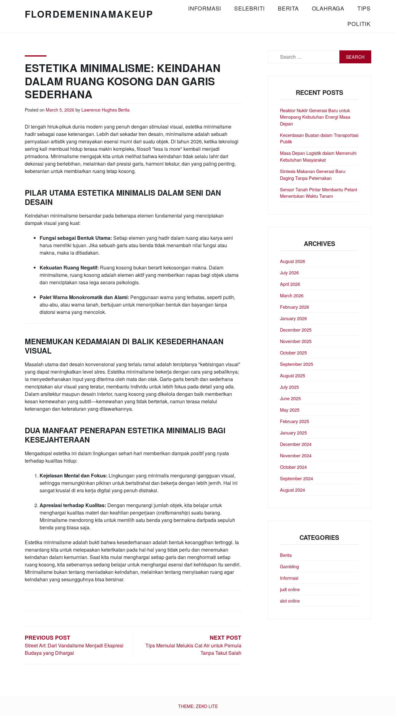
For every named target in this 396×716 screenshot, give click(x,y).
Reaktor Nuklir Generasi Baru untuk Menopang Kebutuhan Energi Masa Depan (315, 117)
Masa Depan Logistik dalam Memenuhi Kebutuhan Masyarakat (318, 156)
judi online (290, 589)
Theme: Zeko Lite (198, 706)
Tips (364, 8)
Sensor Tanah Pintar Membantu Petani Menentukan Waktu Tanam (318, 192)
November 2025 (296, 341)
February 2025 (294, 421)
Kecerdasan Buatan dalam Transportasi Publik (319, 138)
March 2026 (291, 295)
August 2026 (292, 261)
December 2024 (296, 444)
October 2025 (293, 352)
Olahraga (328, 8)
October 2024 (293, 467)
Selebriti (249, 8)
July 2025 (289, 386)
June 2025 (290, 398)
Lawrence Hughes (99, 110)
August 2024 (292, 489)
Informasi (204, 8)
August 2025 (292, 375)
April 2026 (290, 284)
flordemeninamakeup (89, 13)
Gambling (289, 566)
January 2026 (293, 318)
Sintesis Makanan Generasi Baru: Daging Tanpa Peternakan (313, 174)
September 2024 (296, 478)
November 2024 (296, 455)
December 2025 (296, 329)
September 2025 (296, 364)
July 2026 (289, 272)
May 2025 (289, 409)
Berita (288, 8)
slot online (290, 600)
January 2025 (293, 432)
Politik (359, 23)
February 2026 (294, 306)
